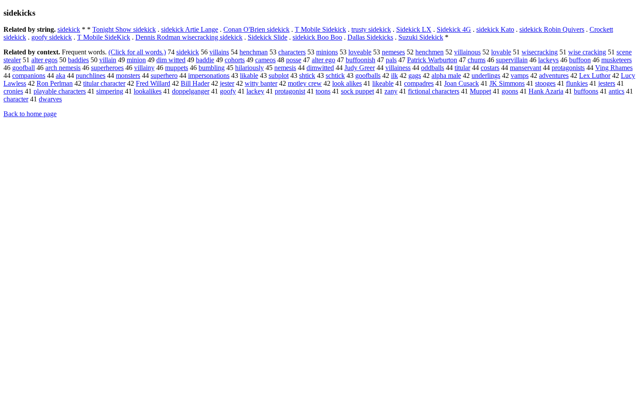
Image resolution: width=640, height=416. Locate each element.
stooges (545, 83)
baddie (205, 60)
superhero (164, 75)
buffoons (586, 91)
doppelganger (190, 91)
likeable (383, 83)
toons (323, 91)
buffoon (580, 60)
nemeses (393, 52)
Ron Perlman (55, 83)
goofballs (368, 75)
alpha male (446, 75)
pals (391, 60)
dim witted (170, 60)
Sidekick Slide (267, 37)
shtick (307, 75)
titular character (104, 83)
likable (249, 75)
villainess (398, 67)
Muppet (480, 91)
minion (136, 60)
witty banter (261, 83)
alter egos (44, 60)
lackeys (548, 60)
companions (28, 75)
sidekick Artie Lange (189, 29)
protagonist (290, 91)
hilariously (249, 67)
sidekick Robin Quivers (551, 29)
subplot (279, 75)
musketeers (616, 60)
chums (476, 60)
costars (490, 67)
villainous (467, 52)
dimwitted (320, 67)
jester (227, 83)
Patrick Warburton (432, 60)
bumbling (212, 67)
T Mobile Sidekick (320, 29)
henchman (253, 52)
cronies (13, 91)
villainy (144, 67)
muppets (176, 67)
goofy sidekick (51, 37)
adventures (554, 75)
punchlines (90, 75)
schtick (335, 75)
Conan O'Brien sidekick (256, 29)
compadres (419, 83)
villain (107, 60)
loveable (359, 52)
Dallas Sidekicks (370, 37)
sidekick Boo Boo (317, 37)
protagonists (568, 67)
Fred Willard (153, 83)
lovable (501, 52)
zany (390, 91)
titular (462, 67)
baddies (78, 60)
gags (414, 75)
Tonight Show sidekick (124, 29)
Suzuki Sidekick (420, 37)
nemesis (285, 67)
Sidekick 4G (454, 29)
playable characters (60, 91)
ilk (394, 75)
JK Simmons (507, 83)
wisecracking (540, 52)
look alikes (347, 83)
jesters (606, 83)
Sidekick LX (413, 29)
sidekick (68, 29)
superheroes (107, 67)
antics (616, 91)
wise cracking (587, 52)
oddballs (432, 67)
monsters (128, 75)
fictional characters (433, 91)
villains (219, 52)
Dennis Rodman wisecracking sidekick (189, 37)
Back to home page (30, 113)
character (15, 99)
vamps (520, 75)
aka (60, 75)
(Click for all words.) (137, 52)
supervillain (512, 60)
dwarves (50, 99)
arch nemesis (63, 67)
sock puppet (357, 91)
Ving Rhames (614, 67)
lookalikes (148, 91)
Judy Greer (359, 67)
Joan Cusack (461, 83)
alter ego (323, 60)
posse (293, 60)
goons (510, 91)
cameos (265, 60)
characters (292, 52)
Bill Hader (195, 83)
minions (327, 52)
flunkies (577, 83)
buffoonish (360, 60)
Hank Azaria (546, 91)
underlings (486, 75)
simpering (109, 91)
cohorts (235, 60)
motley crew (305, 83)
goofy (228, 91)
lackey (255, 91)
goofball (23, 67)
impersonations (208, 75)
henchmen (429, 52)
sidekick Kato (495, 29)
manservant (525, 67)
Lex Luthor (594, 75)
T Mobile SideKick (103, 37)
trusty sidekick (371, 29)
